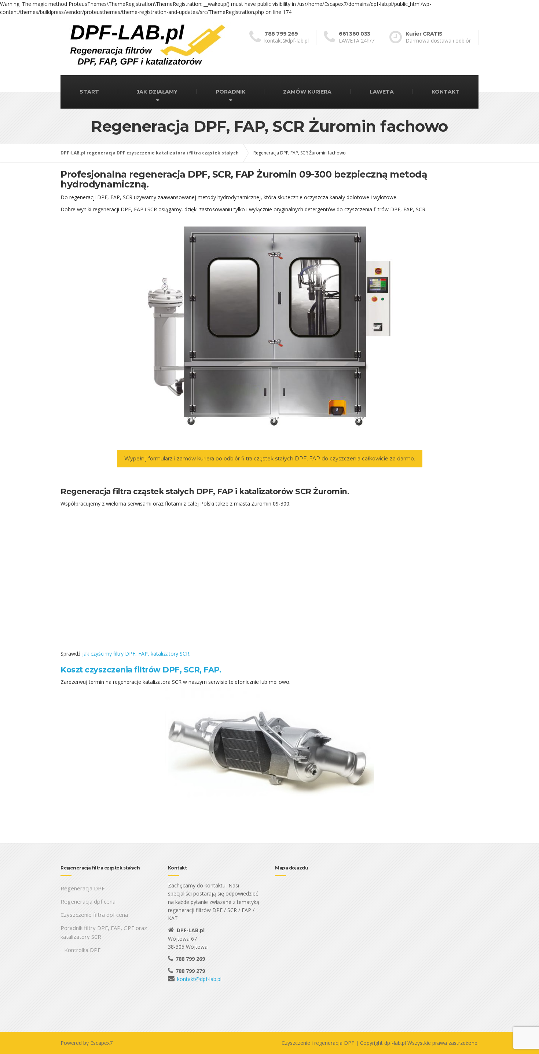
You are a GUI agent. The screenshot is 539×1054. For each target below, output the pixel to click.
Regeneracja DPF (82, 888)
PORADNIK (230, 91)
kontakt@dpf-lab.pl (199, 978)
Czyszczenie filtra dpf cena (94, 914)
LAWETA (382, 91)
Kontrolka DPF (82, 949)
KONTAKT (445, 91)
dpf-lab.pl (395, 1042)
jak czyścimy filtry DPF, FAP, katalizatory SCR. (136, 653)
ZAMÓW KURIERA (307, 91)
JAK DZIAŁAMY (157, 91)
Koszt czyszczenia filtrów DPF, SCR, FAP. (140, 669)
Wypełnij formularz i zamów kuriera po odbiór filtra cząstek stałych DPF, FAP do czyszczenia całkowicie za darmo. (269, 458)
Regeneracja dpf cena (87, 901)
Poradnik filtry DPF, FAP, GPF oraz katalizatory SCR (103, 932)
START (89, 91)
